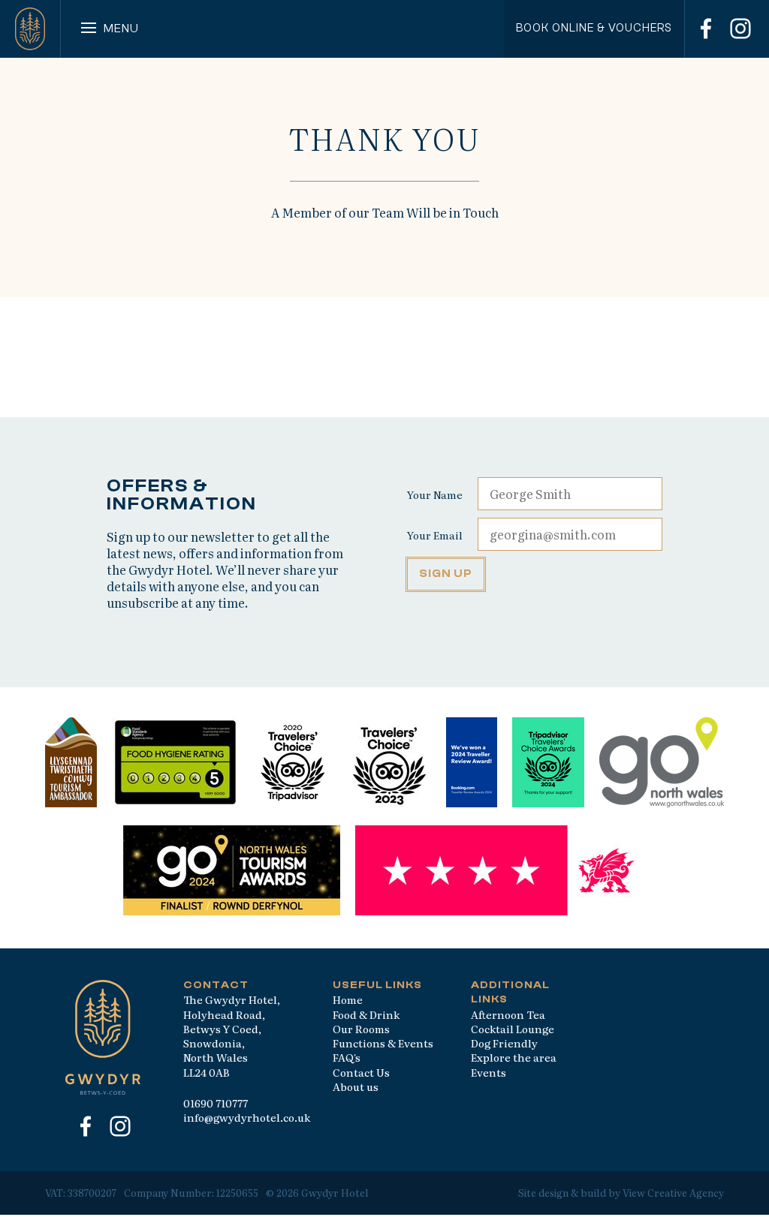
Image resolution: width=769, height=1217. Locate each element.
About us (355, 1086)
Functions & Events (383, 1042)
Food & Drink (366, 1014)
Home (348, 999)
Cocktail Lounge (512, 1028)
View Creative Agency (673, 1192)
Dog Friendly (504, 1042)
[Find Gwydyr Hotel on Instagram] (740, 28)
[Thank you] (30, 29)
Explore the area (513, 1057)
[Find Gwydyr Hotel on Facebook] (705, 28)
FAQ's (346, 1057)
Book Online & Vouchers (594, 28)
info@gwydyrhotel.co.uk (246, 1117)
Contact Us (361, 1072)
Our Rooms (361, 1028)
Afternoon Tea (508, 1014)
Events (488, 1072)
